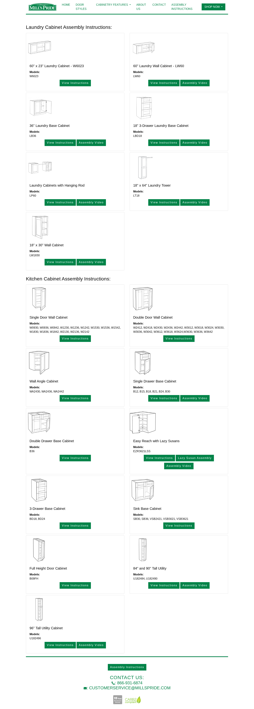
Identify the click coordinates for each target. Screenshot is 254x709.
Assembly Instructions (181, 6)
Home (66, 4)
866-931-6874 (129, 683)
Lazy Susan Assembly (195, 458)
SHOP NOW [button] (212, 6)
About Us (141, 6)
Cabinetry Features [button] (112, 4)
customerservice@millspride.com (130, 688)
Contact (159, 4)
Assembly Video (194, 82)
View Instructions (75, 82)
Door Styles (81, 6)
